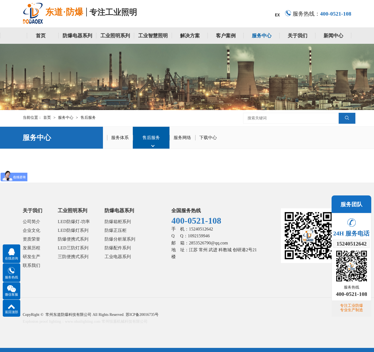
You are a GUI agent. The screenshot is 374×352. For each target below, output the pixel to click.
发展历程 (31, 248)
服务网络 (182, 137)
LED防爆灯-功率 (74, 221)
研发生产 (31, 256)
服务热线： (322, 14)
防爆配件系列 (118, 248)
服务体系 (120, 137)
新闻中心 (333, 35)
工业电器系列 (118, 256)
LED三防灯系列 (73, 248)
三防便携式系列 (73, 256)
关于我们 (297, 35)
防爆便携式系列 (73, 239)
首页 (41, 35)
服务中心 (262, 35)
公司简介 (31, 221)
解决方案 (190, 35)
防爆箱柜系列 (118, 221)
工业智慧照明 (153, 35)
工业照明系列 (115, 35)
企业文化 (31, 230)
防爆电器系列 (77, 35)
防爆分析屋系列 (120, 239)
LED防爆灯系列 (73, 230)
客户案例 (226, 35)
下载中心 (208, 137)
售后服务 (88, 118)
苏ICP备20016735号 (142, 315)
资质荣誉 (31, 239)
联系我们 (31, 265)
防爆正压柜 (115, 230)
